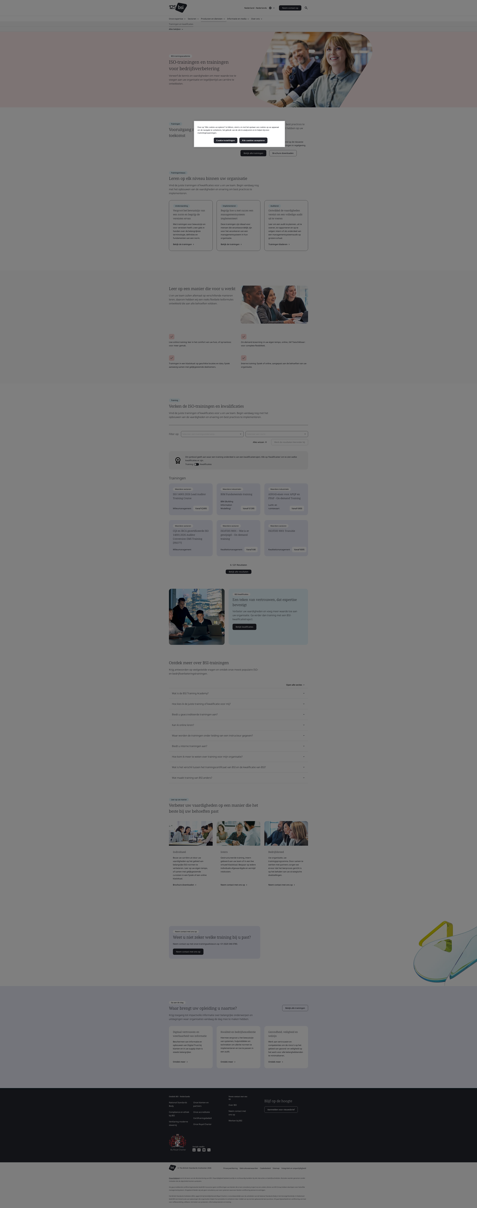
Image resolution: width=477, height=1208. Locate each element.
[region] (239, 134)
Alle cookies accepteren (253, 140)
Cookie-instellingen (225, 140)
